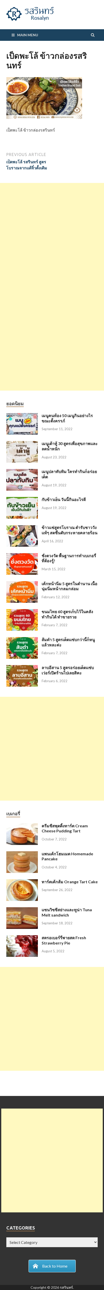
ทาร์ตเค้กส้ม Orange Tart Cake (70, 881)
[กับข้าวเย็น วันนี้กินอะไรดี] (22, 499)
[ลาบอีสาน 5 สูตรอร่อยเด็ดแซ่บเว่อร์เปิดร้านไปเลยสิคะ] (22, 668)
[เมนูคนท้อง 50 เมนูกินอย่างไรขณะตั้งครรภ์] (22, 416)
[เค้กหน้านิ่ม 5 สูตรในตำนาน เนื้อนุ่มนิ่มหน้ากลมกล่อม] (22, 584)
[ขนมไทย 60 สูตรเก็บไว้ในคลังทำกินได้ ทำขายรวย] (22, 612)
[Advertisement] (52, 235)
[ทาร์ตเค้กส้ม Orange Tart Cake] (22, 882)
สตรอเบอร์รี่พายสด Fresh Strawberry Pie (64, 940)
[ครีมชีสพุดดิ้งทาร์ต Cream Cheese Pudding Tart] (22, 826)
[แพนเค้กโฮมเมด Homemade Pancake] (22, 854)
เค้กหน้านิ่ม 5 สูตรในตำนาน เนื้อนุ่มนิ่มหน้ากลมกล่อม (69, 586)
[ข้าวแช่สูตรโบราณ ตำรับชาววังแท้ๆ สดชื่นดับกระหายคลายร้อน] (22, 527)
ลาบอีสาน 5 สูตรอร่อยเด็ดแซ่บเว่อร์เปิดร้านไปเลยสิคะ (68, 670)
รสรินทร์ (66, 1287)
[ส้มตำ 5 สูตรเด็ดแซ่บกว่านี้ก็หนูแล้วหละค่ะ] (22, 640)
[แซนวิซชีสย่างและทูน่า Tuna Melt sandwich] (22, 910)
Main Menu (27, 35)
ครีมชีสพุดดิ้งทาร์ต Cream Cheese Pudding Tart (65, 828)
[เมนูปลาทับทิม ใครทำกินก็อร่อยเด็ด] (22, 471)
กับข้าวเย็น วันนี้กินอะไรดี (64, 499)
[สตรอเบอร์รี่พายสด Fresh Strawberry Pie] (22, 938)
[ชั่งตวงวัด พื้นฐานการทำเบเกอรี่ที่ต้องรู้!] (22, 556)
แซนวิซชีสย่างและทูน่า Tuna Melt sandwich (67, 912)
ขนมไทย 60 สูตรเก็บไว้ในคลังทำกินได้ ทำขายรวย (67, 614)
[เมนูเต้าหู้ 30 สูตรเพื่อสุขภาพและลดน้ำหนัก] (22, 444)
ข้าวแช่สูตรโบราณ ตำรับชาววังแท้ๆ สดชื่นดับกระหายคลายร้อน (69, 530)
